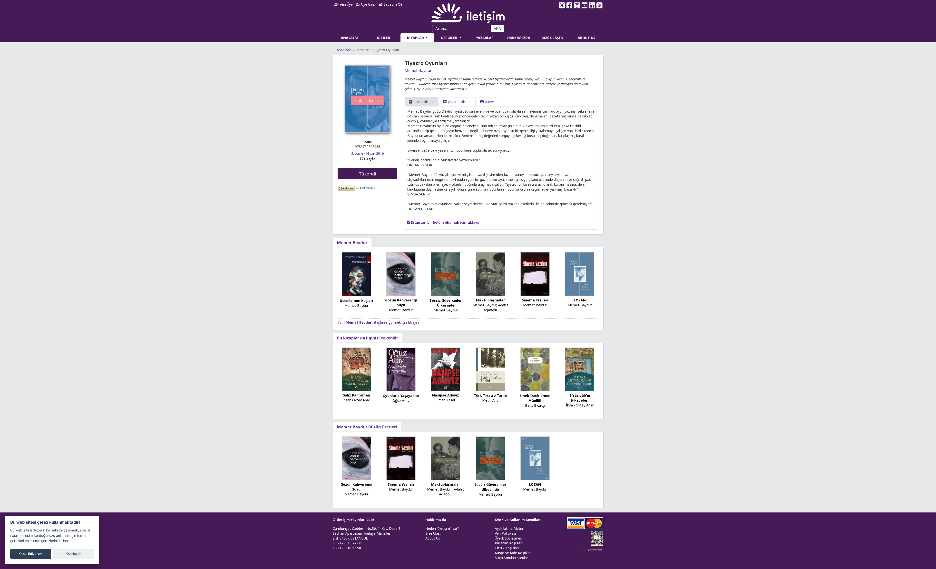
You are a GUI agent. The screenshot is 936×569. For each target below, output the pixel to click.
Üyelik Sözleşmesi (509, 538)
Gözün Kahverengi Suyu (401, 302)
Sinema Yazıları (535, 300)
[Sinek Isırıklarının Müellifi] (535, 369)
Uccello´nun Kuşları (356, 300)
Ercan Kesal (446, 400)
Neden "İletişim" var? (442, 528)
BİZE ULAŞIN (552, 37)
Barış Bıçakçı (535, 405)
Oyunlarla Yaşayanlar (401, 395)
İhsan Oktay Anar (356, 400)
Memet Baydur (418, 70)
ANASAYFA (350, 37)
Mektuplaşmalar (490, 300)
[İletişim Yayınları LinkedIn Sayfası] (592, 5)
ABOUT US (586, 37)
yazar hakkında (459, 101)
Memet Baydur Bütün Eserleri (367, 427)
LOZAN (580, 300)
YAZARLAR (485, 37)
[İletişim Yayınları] (468, 12)
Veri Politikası (505, 533)
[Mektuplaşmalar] (490, 273)
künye (489, 101)
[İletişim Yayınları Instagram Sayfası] (577, 5)
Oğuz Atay (400, 400)
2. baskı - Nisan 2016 (367, 153)
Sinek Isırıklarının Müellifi (535, 398)
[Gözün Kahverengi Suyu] (401, 273)
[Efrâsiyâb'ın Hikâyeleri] (579, 368)
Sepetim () (392, 4)
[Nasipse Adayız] (445, 368)
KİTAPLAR (416, 37)
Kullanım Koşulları (509, 543)
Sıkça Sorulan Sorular (511, 557)
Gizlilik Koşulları (507, 548)
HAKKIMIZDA (518, 37)
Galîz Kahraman (356, 395)
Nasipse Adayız (445, 395)
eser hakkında (423, 101)
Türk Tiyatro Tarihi (490, 395)
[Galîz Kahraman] (356, 368)
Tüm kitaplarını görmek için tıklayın (378, 322)
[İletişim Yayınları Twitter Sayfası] (562, 5)
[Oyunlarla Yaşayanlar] (401, 368)
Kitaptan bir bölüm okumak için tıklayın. (445, 222)
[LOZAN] (579, 273)
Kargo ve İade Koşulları (513, 552)
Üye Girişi (368, 4)
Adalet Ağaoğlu (496, 307)
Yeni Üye (346, 4)
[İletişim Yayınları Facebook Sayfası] (569, 5)
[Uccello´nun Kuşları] (356, 273)
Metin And (490, 400)
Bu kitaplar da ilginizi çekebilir (367, 338)
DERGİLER (449, 37)
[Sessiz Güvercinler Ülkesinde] (445, 273)
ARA (497, 28)
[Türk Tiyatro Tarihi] (490, 368)
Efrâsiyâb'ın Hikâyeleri (579, 398)
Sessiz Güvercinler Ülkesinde (446, 303)
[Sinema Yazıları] (535, 273)
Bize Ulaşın (433, 533)
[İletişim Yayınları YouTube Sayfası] (584, 5)
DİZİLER (383, 37)
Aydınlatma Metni (509, 528)
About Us (432, 538)
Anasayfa (344, 50)
